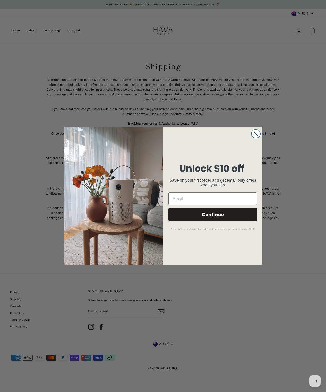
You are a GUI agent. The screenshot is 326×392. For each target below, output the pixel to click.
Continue (213, 214)
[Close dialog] (255, 133)
